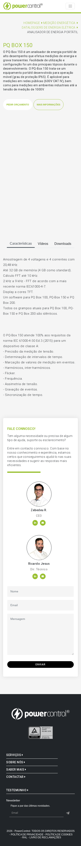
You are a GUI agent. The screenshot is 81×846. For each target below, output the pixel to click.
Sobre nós (15, 762)
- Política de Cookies (58, 834)
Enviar (40, 664)
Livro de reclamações (45, 837)
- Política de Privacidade (26, 834)
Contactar (15, 776)
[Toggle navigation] (70, 6)
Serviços (14, 755)
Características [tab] (21, 243)
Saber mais (15, 769)
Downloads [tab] (62, 243)
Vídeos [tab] (43, 243)
